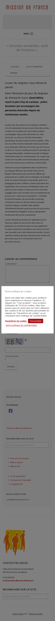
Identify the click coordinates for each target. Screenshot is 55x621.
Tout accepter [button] (35, 321)
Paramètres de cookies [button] (16, 321)
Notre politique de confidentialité (21, 325)
